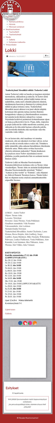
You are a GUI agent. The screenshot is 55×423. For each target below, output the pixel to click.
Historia (12, 24)
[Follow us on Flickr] (30, 323)
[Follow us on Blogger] (35, 323)
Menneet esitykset (16, 27)
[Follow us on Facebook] (20, 323)
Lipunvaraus (10, 309)
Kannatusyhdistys (16, 22)
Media (8, 37)
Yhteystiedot (11, 45)
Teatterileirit (14, 32)
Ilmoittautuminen (13, 29)
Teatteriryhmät (15, 34)
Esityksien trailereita (17, 42)
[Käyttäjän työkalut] (46, 56)
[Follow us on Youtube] (25, 323)
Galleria (12, 39)
